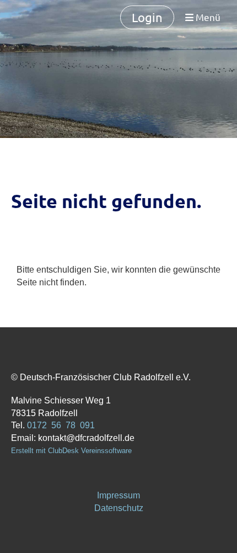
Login (147, 17)
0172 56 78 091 (61, 425)
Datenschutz (118, 508)
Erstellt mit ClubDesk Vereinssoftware (71, 450)
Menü (206, 17)
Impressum (118, 495)
